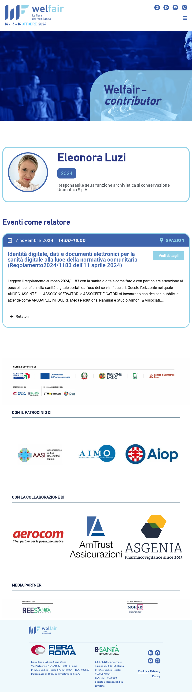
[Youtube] (175, 7)
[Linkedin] (157, 7)
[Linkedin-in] (150, 653)
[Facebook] (166, 7)
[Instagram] (184, 7)
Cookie (143, 671)
